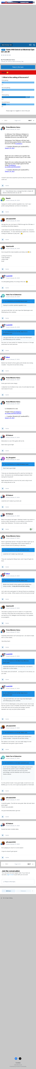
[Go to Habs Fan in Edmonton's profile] (3, 295)
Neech (8, 198)
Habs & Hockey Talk (17, 61)
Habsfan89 (10, 246)
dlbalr (22, 580)
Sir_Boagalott (11, 457)
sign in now (10, 874)
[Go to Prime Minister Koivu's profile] (3, 128)
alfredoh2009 (11, 219)
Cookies (18, 1062)
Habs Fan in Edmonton (13, 294)
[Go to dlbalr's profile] (3, 358)
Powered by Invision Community (18, 1066)
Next (30, 120)
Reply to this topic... (10, 881)
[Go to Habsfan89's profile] (3, 247)
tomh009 (23, 763)
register (18, 110)
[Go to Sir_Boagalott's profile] (3, 458)
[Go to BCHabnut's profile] (3, 436)
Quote (7, 185)
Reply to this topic (18, 67)
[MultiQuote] (2, 185)
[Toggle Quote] (4, 301)
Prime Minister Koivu (9, 59)
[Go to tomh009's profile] (3, 277)
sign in (12, 110)
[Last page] (34, 120)
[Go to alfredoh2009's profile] (3, 220)
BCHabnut (9, 435)
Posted (13, 129)
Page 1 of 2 (18, 120)
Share (9, 891)
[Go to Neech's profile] (3, 199)
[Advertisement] (18, 24)
